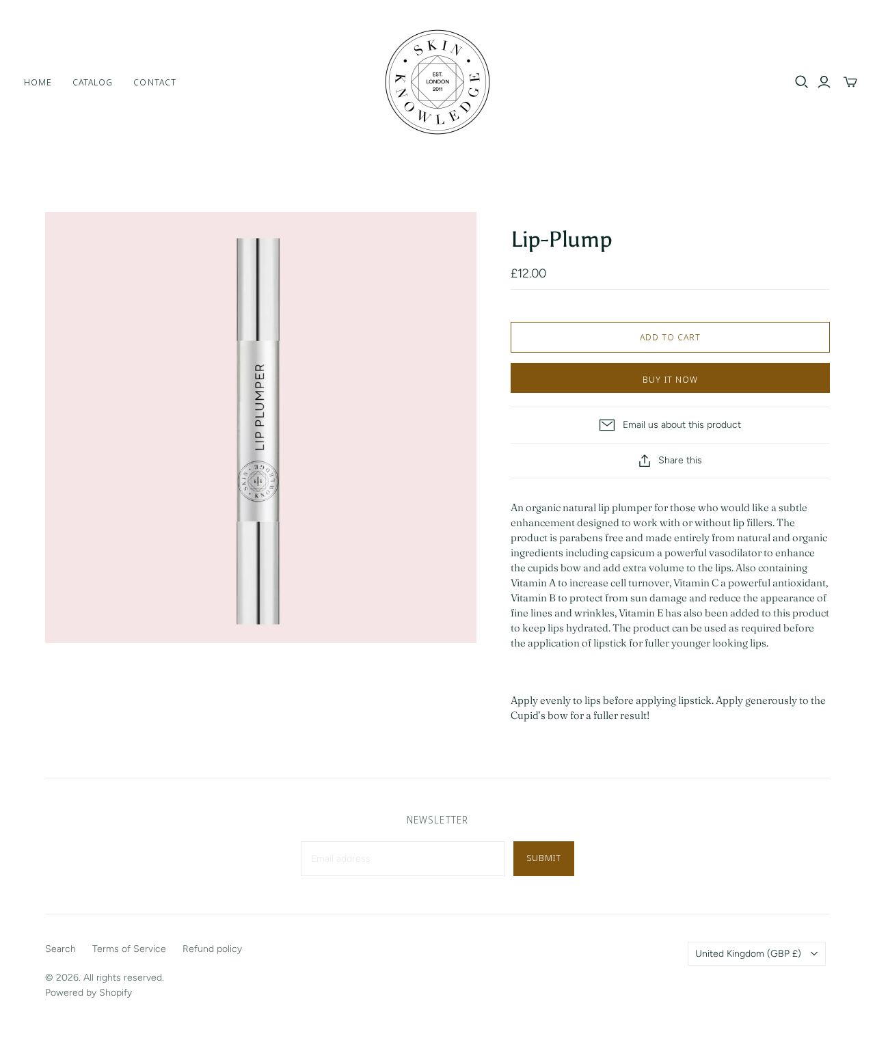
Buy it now (670, 379)
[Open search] (802, 82)
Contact (154, 82)
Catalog (92, 82)
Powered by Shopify (88, 992)
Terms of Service (129, 949)
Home (38, 82)
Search (60, 949)
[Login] (824, 82)
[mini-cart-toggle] (850, 82)
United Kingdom (748, 953)
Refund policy (212, 949)
